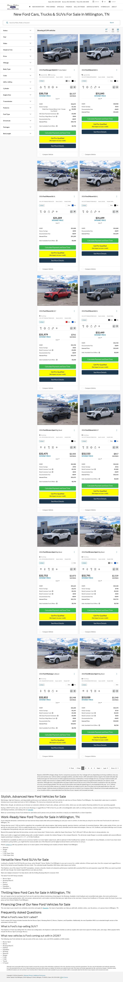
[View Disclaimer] (56, 87)
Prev (78, 768)
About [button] (114, 6)
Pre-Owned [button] (50, 6)
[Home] (29, 7)
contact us (8, 844)
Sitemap (26, 975)
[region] (57, 114)
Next (99, 768)
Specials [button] (60, 6)
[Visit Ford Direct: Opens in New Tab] (64, 977)
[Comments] (71, 87)
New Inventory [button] (38, 6)
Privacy (31, 975)
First (72, 768)
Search (112, 22)
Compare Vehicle (47, 154)
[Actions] (74, 70)
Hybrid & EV (105, 6)
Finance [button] (69, 6)
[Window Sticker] (74, 87)
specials (30, 809)
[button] (76, 49)
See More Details (57, 146)
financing (45, 908)
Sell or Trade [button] (79, 6)
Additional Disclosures (39, 975)
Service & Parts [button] (93, 6)
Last (105, 768)
